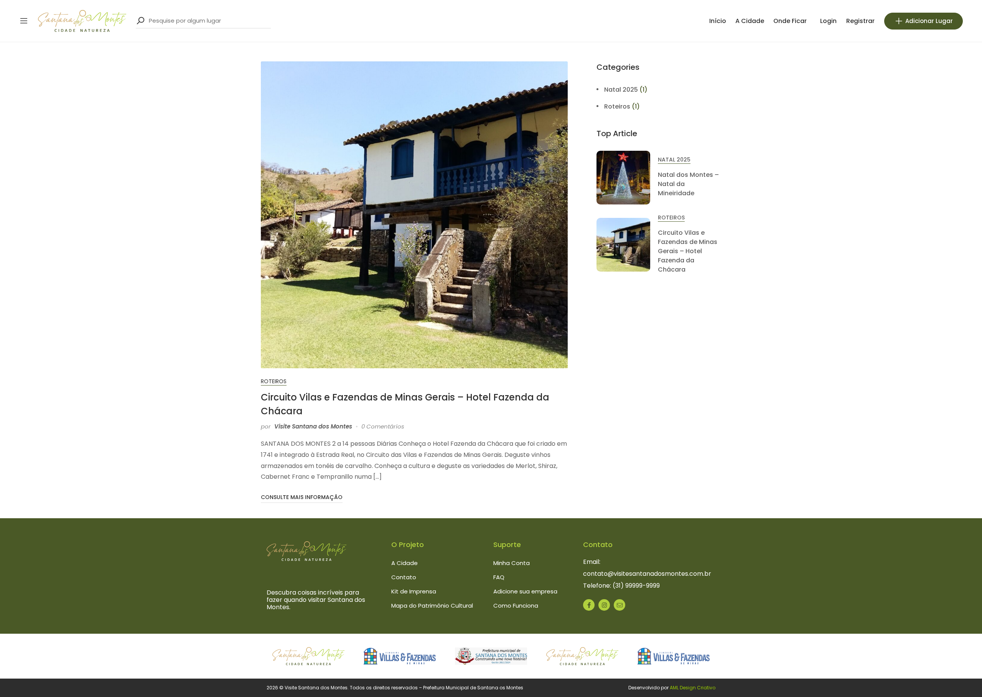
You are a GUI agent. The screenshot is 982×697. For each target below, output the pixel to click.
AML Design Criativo (692, 687)
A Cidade (749, 20)
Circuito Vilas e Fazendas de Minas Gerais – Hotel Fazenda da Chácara (687, 251)
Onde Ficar (790, 20)
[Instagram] (604, 605)
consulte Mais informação (302, 497)
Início (717, 20)
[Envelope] (619, 605)
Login (828, 20)
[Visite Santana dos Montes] (82, 20)
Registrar (860, 20)
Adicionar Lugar (929, 21)
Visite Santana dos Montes (313, 426)
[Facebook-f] (589, 605)
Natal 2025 (621, 89)
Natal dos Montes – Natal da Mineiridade (688, 184)
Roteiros (274, 381)
